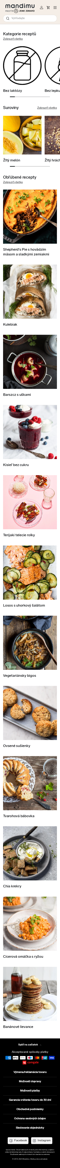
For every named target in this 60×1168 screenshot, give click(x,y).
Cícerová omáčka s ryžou (23, 957)
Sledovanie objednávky (30, 1128)
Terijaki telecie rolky (19, 535)
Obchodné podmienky (30, 1109)
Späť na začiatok (28, 1045)
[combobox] (30, 18)
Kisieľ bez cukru (16, 465)
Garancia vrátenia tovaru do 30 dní (30, 1100)
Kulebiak (10, 325)
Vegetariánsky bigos (19, 676)
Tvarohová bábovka (18, 816)
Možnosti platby (30, 1090)
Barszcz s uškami (17, 395)
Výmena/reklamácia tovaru (30, 1072)
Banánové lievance (18, 1027)
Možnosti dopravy (30, 1081)
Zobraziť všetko (13, 39)
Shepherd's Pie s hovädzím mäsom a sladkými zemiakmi (26, 252)
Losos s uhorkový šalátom (24, 606)
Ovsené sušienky (16, 746)
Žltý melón (11, 160)
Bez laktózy (12, 91)
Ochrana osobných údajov (30, 1118)
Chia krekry (12, 886)
